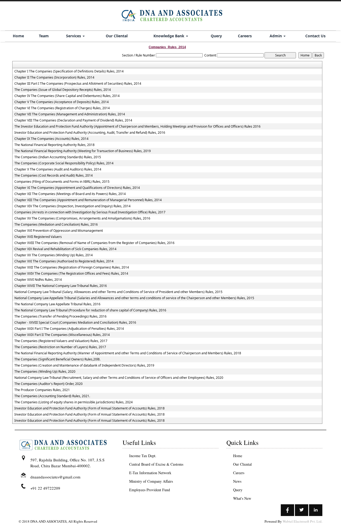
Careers (245, 35)
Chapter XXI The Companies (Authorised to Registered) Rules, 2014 (63, 261)
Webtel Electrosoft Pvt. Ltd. (302, 521)
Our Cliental (117, 35)
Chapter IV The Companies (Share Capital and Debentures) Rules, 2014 (67, 96)
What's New (242, 498)
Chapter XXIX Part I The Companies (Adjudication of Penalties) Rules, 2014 (69, 329)
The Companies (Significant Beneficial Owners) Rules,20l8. (57, 359)
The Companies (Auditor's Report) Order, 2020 (48, 384)
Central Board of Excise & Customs (156, 464)
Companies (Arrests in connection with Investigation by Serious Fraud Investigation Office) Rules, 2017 (89, 212)
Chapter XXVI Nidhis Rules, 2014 (38, 280)
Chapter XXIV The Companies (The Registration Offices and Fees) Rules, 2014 (71, 273)
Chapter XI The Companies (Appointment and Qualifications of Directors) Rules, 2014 (77, 188)
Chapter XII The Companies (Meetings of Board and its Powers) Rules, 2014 (70, 194)
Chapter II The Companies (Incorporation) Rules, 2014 (54, 77)
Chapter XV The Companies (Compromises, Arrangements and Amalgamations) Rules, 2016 (82, 218)
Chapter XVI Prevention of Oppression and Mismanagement (58, 231)
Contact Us (315, 35)
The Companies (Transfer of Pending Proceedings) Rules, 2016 (60, 316)
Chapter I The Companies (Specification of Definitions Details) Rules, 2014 (69, 71)
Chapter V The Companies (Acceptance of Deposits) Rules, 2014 (61, 102)
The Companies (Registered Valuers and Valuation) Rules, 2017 (60, 341)
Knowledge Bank (169, 35)
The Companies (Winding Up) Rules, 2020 (44, 371)
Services (74, 35)
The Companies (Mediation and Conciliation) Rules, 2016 (56, 224)
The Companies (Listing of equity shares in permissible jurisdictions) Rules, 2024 (73, 402)
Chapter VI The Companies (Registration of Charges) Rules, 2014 (62, 108)
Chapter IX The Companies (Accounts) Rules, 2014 (51, 139)
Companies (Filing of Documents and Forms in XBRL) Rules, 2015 (61, 182)
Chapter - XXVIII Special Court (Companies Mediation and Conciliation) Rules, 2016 (75, 322)
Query (216, 35)
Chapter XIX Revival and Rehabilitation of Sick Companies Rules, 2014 (65, 249)
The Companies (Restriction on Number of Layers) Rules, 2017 (60, 347)
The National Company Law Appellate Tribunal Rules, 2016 (57, 304)
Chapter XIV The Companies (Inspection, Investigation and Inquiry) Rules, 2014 (72, 206)
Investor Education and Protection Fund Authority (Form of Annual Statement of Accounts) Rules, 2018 (89, 408)
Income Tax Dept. (142, 455)
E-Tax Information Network (150, 472)
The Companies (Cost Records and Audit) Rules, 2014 (53, 175)
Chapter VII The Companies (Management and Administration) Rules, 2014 (69, 114)
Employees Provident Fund (149, 489)
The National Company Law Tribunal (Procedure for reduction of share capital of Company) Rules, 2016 (90, 310)
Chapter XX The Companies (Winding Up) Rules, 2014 (53, 255)
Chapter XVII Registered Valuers (38, 237)
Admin (276, 35)
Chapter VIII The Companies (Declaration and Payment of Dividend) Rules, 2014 (73, 120)
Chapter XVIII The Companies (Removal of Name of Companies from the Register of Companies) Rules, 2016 (94, 243)
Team (44, 35)
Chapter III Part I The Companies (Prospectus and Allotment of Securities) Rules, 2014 (77, 84)
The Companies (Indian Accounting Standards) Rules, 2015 (57, 157)
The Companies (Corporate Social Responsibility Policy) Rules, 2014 (63, 163)
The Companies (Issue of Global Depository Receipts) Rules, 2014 (62, 90)
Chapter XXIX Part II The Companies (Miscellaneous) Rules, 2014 (62, 335)
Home (18, 35)
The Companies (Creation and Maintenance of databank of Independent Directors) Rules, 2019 (84, 365)
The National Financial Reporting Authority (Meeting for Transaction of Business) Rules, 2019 (82, 151)
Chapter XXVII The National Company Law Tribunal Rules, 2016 (60, 286)
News (237, 481)
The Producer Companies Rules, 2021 (42, 390)
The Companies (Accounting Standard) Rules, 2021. (52, 396)
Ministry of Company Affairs (151, 481)
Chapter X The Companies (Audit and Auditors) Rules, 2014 (57, 169)
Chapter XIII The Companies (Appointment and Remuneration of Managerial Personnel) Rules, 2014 (88, 200)
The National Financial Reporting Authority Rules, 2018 (54, 145)
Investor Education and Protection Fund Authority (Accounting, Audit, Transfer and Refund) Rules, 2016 (89, 133)
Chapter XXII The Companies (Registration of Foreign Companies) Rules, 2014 (71, 267)
